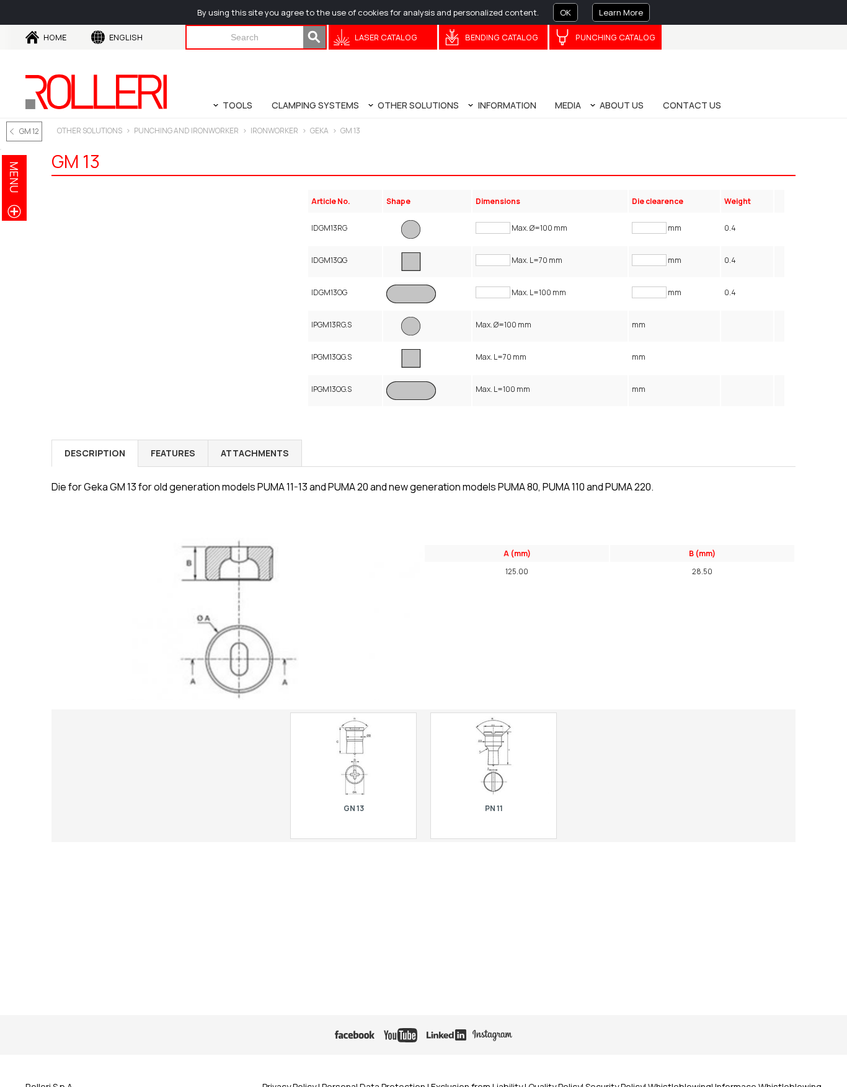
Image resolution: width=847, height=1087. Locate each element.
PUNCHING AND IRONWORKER (186, 130)
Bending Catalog (501, 37)
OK (565, 12)
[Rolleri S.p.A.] (96, 91)
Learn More (621, 12)
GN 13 (354, 808)
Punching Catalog (615, 37)
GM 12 (29, 131)
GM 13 (350, 130)
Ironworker (274, 130)
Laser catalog (386, 37)
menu (14, 177)
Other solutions (89, 130)
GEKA (319, 130)
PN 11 (494, 808)
